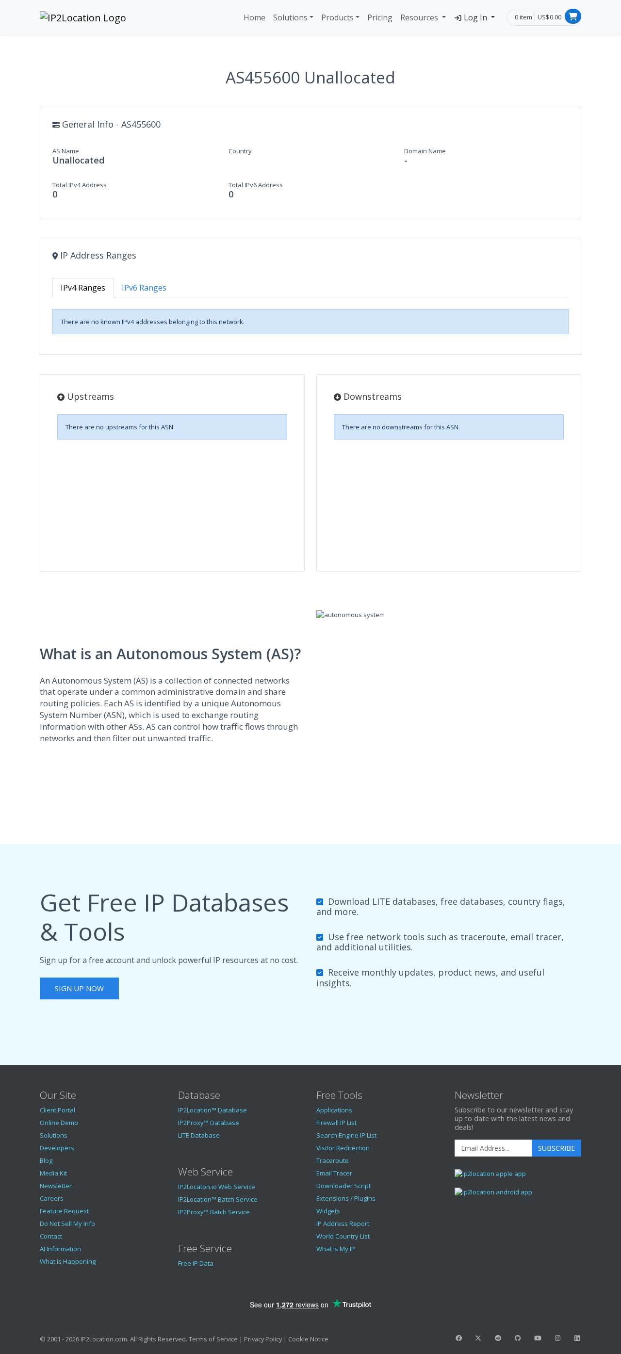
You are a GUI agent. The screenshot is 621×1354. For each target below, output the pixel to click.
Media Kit (53, 1173)
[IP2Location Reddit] (498, 1338)
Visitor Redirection (343, 1147)
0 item (523, 17)
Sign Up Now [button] (79, 988)
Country (240, 151)
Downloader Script (343, 1185)
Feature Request (64, 1211)
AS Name (65, 151)
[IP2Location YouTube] (537, 1338)
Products (337, 17)
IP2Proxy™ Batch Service (214, 1211)
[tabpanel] (310, 321)
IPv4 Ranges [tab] (83, 287)
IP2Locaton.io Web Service (216, 1186)
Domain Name (425, 151)
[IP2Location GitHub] (518, 1338)
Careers (52, 1198)
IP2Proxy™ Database (208, 1122)
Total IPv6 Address (256, 184)
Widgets (328, 1211)
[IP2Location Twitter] (478, 1338)
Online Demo (59, 1122)
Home (254, 17)
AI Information (60, 1248)
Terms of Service (213, 1339)
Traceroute (332, 1160)
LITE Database (199, 1135)
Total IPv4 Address (79, 184)
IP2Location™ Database (212, 1110)
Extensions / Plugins (346, 1198)
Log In (475, 17)
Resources (420, 17)
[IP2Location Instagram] (557, 1338)
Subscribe (556, 1148)
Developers (57, 1147)
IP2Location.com (104, 1339)
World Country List (343, 1236)
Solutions (290, 17)
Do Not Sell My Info (67, 1223)
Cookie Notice (308, 1339)
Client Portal (57, 1110)
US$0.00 (549, 17)
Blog (46, 1160)
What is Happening (68, 1261)
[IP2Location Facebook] (458, 1338)
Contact (51, 1236)
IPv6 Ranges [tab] (144, 287)
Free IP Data (195, 1263)
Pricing (379, 17)
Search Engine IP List (346, 1135)
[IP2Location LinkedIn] (577, 1338)
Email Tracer (334, 1173)
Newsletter (56, 1185)
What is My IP (335, 1248)
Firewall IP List (336, 1122)
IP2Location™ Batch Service (218, 1199)
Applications (334, 1110)
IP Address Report (342, 1223)
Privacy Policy (263, 1339)
